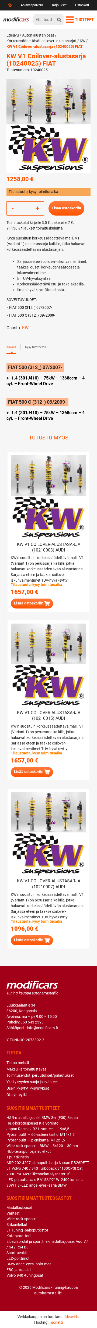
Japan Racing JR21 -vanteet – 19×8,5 (37, 1129)
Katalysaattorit (19, 1236)
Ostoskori (82, 5)
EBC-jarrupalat (18, 1270)
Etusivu (12, 35)
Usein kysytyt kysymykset (27, 1088)
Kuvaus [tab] (11, 347)
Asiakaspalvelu (32, 5)
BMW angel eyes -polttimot (28, 1264)
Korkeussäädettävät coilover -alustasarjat (41, 41)
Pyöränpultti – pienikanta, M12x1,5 (35, 1140)
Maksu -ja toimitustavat (26, 1069)
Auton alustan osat (38, 35)
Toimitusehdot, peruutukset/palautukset (40, 1075)
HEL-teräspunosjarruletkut (28, 1151)
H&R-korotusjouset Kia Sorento (32, 1123)
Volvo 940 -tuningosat (24, 1275)
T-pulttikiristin (17, 1157)
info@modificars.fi (42, 1028)
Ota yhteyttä (16, 1095)
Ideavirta (72, 1317)
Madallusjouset (19, 1207)
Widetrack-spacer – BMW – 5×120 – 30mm (42, 1146)
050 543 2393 (32, 1022)
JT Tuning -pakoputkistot (27, 1230)
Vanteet (13, 1213)
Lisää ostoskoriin (66, 208)
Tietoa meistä (17, 1063)
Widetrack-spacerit (22, 1219)
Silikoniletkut (16, 1224)
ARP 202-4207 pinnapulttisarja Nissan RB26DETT (47, 1163)
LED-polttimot (18, 1258)
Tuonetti (56, 1322)
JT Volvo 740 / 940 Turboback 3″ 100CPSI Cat (44, 1168)
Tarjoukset (59, 5)
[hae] (59, 19)
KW (82, 41)
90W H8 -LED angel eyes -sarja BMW (36, 1185)
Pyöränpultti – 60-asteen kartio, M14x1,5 (40, 1134)
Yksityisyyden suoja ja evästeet (32, 1082)
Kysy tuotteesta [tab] (35, 347)
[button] (32, 603)
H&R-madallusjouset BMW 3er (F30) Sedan (42, 1117)
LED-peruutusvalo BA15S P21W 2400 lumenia (45, 1179)
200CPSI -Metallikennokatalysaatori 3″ (38, 1174)
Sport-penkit (16, 1253)
